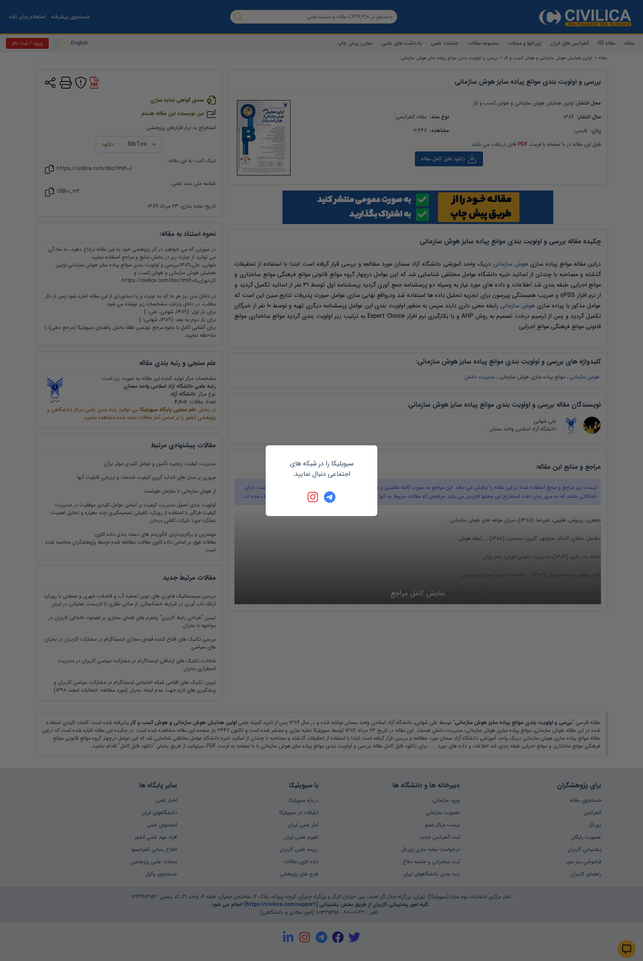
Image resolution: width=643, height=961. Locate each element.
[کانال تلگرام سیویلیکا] (330, 497)
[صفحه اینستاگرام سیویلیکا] (313, 497)
